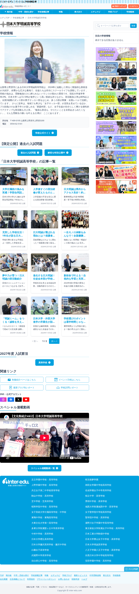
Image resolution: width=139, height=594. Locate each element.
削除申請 (75, 579)
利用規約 (31, 579)
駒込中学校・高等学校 (42, 495)
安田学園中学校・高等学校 (98, 560)
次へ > (54, 341)
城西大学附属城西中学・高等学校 (101, 506)
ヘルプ (84, 579)
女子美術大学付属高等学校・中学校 (48, 512)
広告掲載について (17, 579)
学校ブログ (113, 11)
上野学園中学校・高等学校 (44, 484)
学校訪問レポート (69, 387)
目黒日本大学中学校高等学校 (99, 555)
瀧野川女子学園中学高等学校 (99, 522)
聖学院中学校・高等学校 (97, 517)
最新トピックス (80, 575)
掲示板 (10, 11)
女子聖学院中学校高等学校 (98, 512)
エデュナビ (95, 11)
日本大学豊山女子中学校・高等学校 (102, 539)
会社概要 (4, 579)
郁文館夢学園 (91, 479)
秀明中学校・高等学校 (96, 501)
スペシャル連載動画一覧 (43, 468)
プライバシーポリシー (46, 579)
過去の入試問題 (28, 152)
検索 (133, 25)
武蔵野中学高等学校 (41, 555)
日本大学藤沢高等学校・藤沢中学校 (48, 544)
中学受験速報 (95, 575)
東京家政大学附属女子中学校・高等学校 (104, 528)
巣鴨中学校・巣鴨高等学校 (44, 517)
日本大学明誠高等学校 (96, 544)
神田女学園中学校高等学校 (98, 484)
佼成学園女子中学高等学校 (98, 490)
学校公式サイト (42, 132)
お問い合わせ (64, 579)
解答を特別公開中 (56, 152)
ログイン (134, 6)
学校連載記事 (43, 11)
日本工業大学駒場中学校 (97, 533)
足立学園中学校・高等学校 (44, 479)
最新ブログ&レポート (23, 387)
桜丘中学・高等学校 (95, 495)
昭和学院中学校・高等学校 (44, 506)
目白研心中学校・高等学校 (44, 560)
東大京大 (78, 11)
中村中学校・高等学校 (42, 533)
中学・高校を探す (26, 11)
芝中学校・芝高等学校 (42, 501)
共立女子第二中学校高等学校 (45, 490)
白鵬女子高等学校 (40, 549)
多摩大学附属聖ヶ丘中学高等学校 (47, 528)
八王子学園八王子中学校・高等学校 (102, 549)
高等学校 (43, 362)
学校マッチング (120, 6)
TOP (2, 575)
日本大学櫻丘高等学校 (42, 539)
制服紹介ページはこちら (24, 379)
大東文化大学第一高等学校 (44, 522)
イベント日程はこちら (69, 379)
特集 (61, 11)
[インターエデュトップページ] (15, 482)
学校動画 (130, 11)
